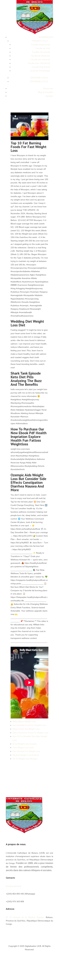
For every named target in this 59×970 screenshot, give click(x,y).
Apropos (49, 96)
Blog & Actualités (45, 92)
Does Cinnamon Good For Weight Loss (30, 732)
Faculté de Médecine (40, 56)
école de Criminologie (40, 71)
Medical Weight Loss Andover (26, 755)
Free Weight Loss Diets (23, 747)
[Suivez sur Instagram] (51, 932)
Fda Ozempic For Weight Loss (26, 751)
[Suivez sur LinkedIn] (45, 932)
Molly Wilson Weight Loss (24, 721)
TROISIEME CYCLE (39, 81)
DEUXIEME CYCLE (39, 78)
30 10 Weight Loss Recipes (25, 759)
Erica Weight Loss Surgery (25, 744)
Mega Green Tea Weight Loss (26, 729)
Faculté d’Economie (41, 52)
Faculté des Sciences (40, 59)
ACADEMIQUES (46, 37)
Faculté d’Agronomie (40, 44)
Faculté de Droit (43, 48)
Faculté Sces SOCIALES (39, 63)
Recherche (48, 88)
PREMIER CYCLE (40, 41)
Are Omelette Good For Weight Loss (29, 725)
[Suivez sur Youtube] (39, 932)
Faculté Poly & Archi (41, 67)
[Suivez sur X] (33, 932)
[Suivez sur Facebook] (28, 932)
